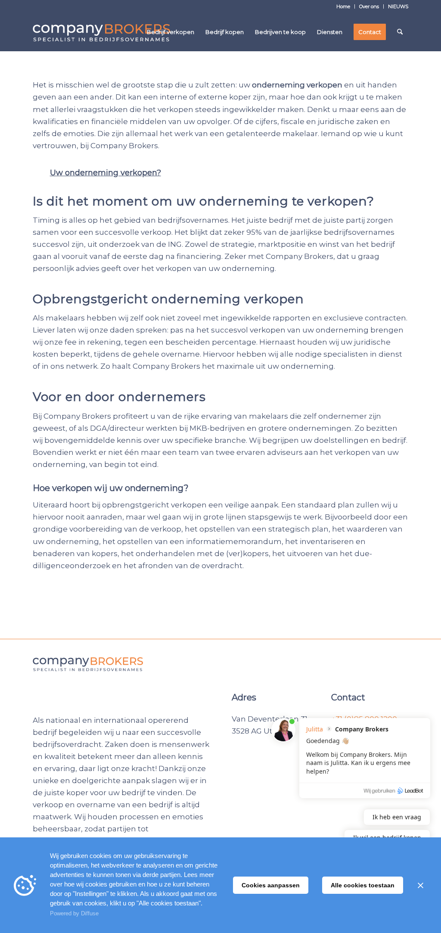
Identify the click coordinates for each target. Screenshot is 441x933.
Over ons (369, 6)
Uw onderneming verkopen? (105, 172)
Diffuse (90, 913)
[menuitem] (343, 6)
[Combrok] (101, 31)
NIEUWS (398, 6)
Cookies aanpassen (271, 885)
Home (343, 6)
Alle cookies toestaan (362, 885)
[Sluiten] (420, 885)
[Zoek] (399, 31)
